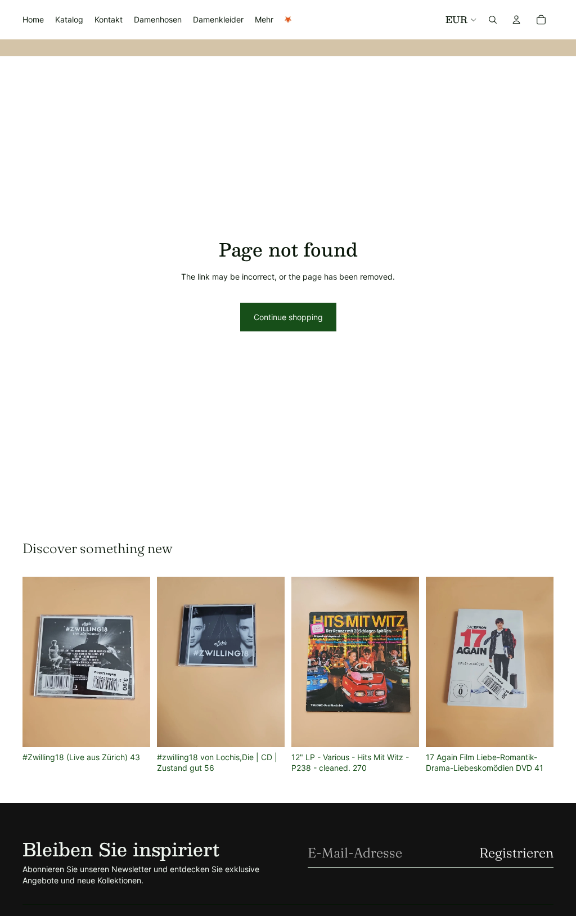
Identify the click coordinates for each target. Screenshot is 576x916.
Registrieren (516, 853)
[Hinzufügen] (133, 730)
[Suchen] (492, 19)
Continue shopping (288, 317)
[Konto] (516, 19)
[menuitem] (264, 20)
